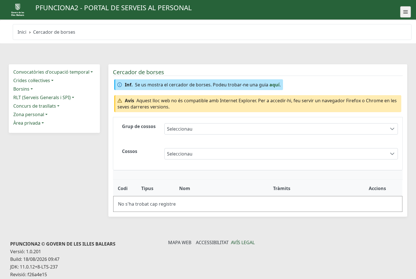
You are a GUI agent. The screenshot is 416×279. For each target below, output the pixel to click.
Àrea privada (26, 123)
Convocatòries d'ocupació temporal (51, 72)
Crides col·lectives (31, 80)
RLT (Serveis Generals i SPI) (42, 97)
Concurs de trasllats (34, 106)
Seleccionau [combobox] (179, 129)
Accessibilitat (212, 242)
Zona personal (28, 114)
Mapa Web (179, 242)
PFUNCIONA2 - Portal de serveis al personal (113, 7)
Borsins (21, 89)
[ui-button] (405, 12)
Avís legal (243, 242)
